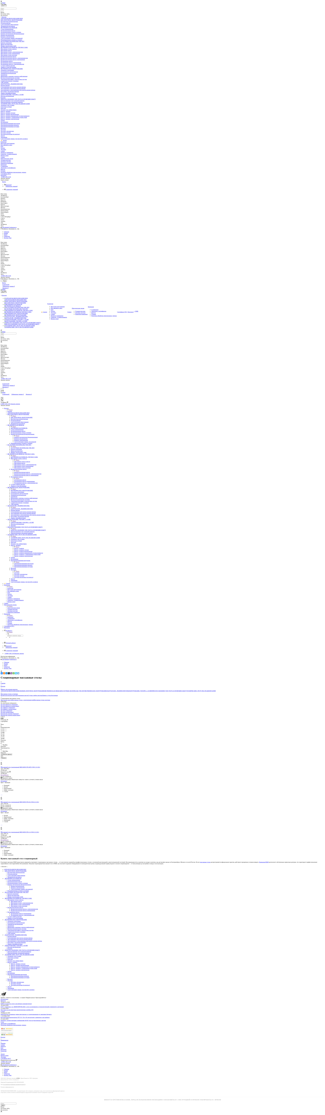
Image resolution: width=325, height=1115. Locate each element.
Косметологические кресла (22, 472)
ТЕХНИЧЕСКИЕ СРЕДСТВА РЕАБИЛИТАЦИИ (25, 537)
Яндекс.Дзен (7, 238)
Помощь (3, 1043)
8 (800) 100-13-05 (6, 177)
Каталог (9, 411)
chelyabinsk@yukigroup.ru (9, 227)
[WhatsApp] (14, 673)
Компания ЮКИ (264, 862)
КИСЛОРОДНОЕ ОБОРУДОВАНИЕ (21, 417)
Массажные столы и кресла (22, 461)
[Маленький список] (1, 718)
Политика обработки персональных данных (13, 1025)
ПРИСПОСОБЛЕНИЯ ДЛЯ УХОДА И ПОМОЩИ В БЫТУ (28, 530)
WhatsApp (7, 236)
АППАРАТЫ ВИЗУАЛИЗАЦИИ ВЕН (12, 691)
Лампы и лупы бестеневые (50, 695)
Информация (4, 1040)
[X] (9, 673)
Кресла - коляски (19, 548)
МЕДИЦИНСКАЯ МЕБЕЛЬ (19, 428)
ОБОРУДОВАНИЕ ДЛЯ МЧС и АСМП (22, 522)
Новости (3, 1000)
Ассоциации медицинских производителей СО (14, 1084)
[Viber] (11, 673)
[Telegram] (18, 673)
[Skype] (16, 673)
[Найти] (2, 10)
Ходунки (16, 572)
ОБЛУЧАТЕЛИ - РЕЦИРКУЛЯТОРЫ (22, 509)
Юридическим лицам (13, 608)
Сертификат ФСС (6, 1058)
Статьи (3, 1011)
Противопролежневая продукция (23, 563)
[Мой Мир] (6, 673)
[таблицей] (4, 716)
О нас (2, 1022)
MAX (5, 235)
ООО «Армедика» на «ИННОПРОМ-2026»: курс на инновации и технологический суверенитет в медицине (32, 1007)
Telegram (6, 232)
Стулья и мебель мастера (35, 695)
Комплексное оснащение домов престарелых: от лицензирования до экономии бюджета (26, 1014)
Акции (3, 1054)
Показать (3, 758)
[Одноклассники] (4, 673)
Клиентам (10, 588)
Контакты (3, 1049)
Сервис (3, 1045)
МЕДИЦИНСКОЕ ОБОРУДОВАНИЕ (22, 490)
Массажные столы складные (42, 700)
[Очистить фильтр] (2, 756)
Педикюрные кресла (20, 480)
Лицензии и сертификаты (8, 1023)
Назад (11, 410)
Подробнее (4, 781)
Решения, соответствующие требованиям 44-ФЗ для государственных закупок (23, 1020)
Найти (2, 1105)
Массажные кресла (6, 700)
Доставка (3, 1057)
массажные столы (205, 862)
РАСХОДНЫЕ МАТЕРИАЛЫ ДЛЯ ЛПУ (23, 448)
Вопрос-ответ (5, 1055)
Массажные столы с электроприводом (23, 700)
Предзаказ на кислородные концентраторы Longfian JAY (17, 1010)
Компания (10, 617)
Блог (2, 1048)
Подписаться (4, 999)
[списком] (2, 716)
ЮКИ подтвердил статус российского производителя (16, 1003)
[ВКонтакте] (2, 673)
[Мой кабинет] (1, 382)
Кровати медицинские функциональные (26, 437)
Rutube (6, 233)
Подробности (4, 775)
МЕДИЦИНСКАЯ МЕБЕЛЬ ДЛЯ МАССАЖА (24, 457)
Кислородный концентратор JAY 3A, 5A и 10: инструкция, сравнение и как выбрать (25, 1017)
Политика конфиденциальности (7, 1087)
